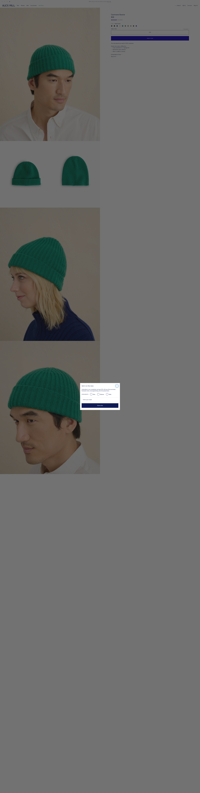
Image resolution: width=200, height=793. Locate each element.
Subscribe (100, 405)
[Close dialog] (117, 386)
